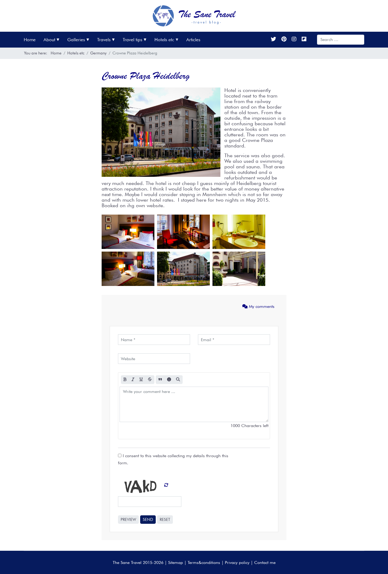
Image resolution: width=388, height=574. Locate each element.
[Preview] (178, 379)
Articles (193, 39)
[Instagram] (294, 39)
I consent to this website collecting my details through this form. (173, 459)
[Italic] (133, 379)
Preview (128, 519)
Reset (165, 519)
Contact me (265, 562)
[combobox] (340, 40)
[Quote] (160, 379)
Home (30, 39)
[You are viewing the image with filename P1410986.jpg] (128, 269)
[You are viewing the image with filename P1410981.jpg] (128, 232)
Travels (104, 39)
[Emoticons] (169, 379)
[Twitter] (273, 39)
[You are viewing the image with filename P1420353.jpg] (183, 269)
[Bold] (125, 379)
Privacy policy (237, 562)
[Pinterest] (283, 39)
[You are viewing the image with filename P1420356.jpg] (238, 269)
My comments (261, 306)
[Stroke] (149, 379)
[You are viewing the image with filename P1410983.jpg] (183, 232)
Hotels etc (164, 39)
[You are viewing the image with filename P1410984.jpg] (238, 232)
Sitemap (175, 562)
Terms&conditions (204, 562)
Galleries (76, 39)
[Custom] (304, 39)
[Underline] (141, 379)
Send (148, 519)
